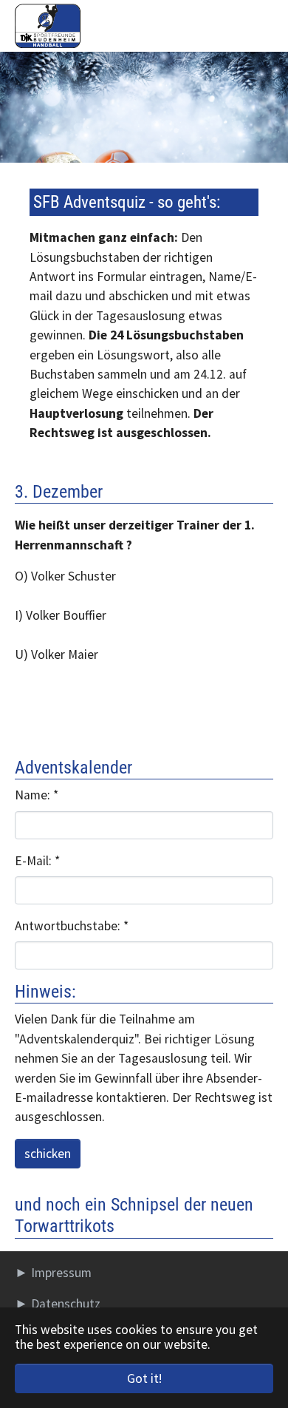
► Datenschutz (57, 1304)
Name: (36, 795)
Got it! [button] (144, 1378)
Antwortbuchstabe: (71, 926)
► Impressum (53, 1273)
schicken (47, 1153)
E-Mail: (37, 861)
